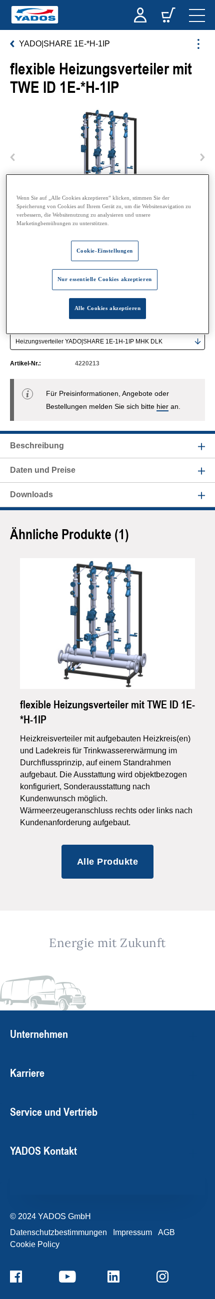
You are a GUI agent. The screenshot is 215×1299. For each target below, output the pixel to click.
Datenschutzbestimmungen (58, 1232)
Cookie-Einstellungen (104, 251)
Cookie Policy (35, 1244)
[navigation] (197, 15)
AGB (166, 1232)
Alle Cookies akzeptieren (107, 309)
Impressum (132, 1232)
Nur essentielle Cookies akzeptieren (105, 280)
